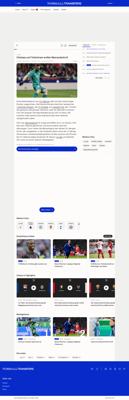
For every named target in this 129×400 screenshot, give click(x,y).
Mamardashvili (31, 123)
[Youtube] (119, 368)
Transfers (94, 45)
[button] (18, 3)
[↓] (109, 78)
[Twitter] (115, 368)
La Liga (59, 137)
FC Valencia (44, 101)
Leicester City (58, 107)
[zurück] (17, 45)
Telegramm (86, 45)
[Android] (92, 368)
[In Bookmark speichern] (62, 45)
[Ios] (96, 368)
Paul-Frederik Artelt (24, 61)
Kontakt (4, 383)
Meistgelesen (102, 45)
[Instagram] (110, 368)
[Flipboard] (124, 368)
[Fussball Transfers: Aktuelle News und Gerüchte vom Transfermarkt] (64, 3)
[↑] (105, 78)
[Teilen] (65, 45)
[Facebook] (105, 368)
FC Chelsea (43, 107)
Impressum (6, 386)
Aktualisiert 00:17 (110, 398)
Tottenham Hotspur (25, 107)
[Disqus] (47, 186)
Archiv (4, 389)
